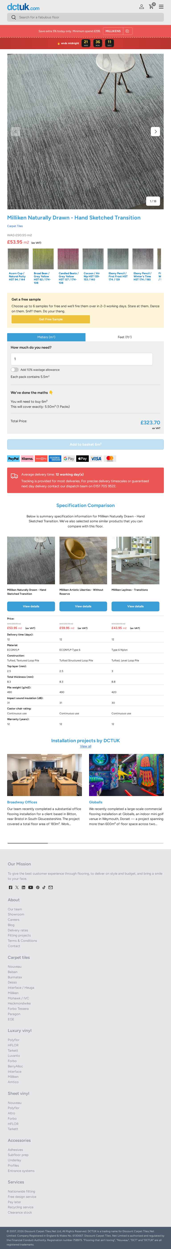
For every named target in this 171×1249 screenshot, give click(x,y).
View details (31, 606)
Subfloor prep (18, 1155)
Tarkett (13, 1051)
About (14, 899)
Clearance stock (20, 1212)
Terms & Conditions (22, 941)
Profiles (13, 1165)
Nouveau (14, 967)
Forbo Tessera (18, 1009)
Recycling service (20, 1207)
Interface (14, 1072)
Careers (13, 920)
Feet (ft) (125, 337)
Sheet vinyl (18, 1093)
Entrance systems (21, 1171)
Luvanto (14, 1056)
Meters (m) (46, 337)
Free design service (22, 1197)
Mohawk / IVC (18, 998)
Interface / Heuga (21, 988)
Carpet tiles (19, 957)
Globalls (95, 802)
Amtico (13, 1082)
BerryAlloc (15, 1066)
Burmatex (15, 977)
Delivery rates (18, 930)
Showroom (16, 914)
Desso (12, 982)
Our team (15, 909)
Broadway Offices (22, 802)
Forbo (12, 1061)
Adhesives (15, 1150)
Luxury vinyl (19, 1030)
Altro (11, 1113)
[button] (151, 7)
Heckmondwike (19, 1003)
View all (85, 746)
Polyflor (13, 1040)
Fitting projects (19, 935)
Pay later (14, 1202)
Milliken (13, 993)
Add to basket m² (86, 444)
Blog (11, 925)
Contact (14, 946)
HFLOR (13, 1045)
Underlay (14, 1160)
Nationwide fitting (21, 1191)
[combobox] (85, 17)
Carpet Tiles (15, 226)
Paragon (14, 1014)
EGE (11, 1019)
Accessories (19, 1140)
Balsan (12, 972)
